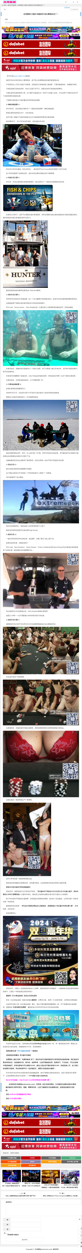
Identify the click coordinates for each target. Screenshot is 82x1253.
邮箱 (7, 1225)
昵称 (7, 1220)
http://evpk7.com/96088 (28, 1080)
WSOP (32, 1161)
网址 (6, 1230)
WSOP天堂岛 (52, 1161)
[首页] (79, 1228)
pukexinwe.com (28, 1084)
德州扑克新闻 (14, 1153)
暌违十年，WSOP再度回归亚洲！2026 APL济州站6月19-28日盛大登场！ (31, 1186)
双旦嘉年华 (32, 1165)
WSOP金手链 (12, 1165)
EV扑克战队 (52, 1158)
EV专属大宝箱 (12, 1158)
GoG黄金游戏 (12, 1161)
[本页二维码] (79, 1246)
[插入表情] (77, 1219)
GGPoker (73, 1158)
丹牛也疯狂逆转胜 (23, 1051)
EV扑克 (32, 1158)
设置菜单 (67, 7)
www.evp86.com (19, 76)
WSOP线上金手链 (72, 1161)
